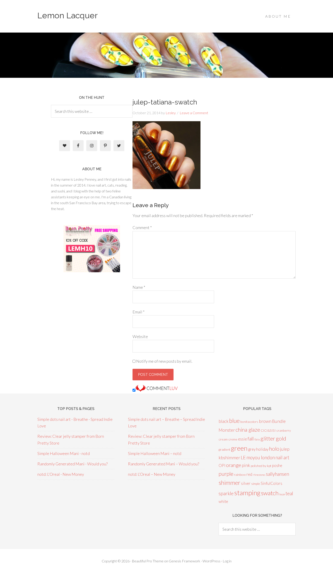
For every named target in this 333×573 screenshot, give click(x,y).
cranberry (283, 430)
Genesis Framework (184, 561)
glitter (268, 438)
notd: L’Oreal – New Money (151, 474)
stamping (247, 493)
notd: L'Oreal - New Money (60, 474)
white (223, 501)
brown (265, 421)
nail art (282, 457)
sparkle (226, 493)
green (239, 448)
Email (139, 311)
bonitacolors (249, 422)
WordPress (211, 561)
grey (252, 449)
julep (285, 449)
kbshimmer (229, 457)
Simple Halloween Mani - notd (63, 453)
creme (232, 439)
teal (289, 493)
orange (233, 465)
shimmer (229, 482)
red (249, 474)
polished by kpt (261, 466)
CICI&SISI (268, 430)
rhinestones (259, 474)
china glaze (248, 429)
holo (274, 448)
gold (281, 438)
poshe (277, 465)
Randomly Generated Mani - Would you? (72, 463)
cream (223, 439)
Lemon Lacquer (67, 15)
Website (140, 336)
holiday (262, 449)
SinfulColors (271, 483)
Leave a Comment (194, 113)
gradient (224, 449)
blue (234, 420)
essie (242, 439)
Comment (142, 227)
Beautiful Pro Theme (148, 561)
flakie (257, 439)
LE (243, 457)
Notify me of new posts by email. (164, 361)
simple (255, 483)
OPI (222, 465)
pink (246, 465)
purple (226, 474)
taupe (282, 494)
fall (251, 439)
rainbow (240, 474)
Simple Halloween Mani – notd (154, 453)
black (224, 421)
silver (246, 483)
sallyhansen (277, 474)
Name (139, 287)
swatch (270, 493)
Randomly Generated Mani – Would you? (163, 463)
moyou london (260, 457)
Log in (227, 561)
